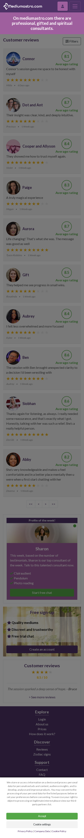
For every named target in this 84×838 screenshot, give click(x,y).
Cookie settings (42, 824)
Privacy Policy (25, 831)
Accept (42, 816)
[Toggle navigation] (75, 6)
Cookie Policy (59, 831)
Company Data (42, 831)
